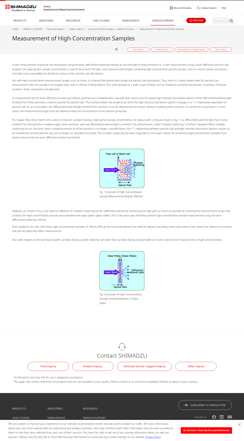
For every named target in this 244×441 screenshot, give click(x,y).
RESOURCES (90, 408)
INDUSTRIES (55, 408)
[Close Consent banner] (239, 424)
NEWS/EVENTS (56, 418)
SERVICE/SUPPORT (94, 418)
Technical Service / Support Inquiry (144, 366)
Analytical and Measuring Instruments (64, 9)
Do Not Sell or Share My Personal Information (206, 430)
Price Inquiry (48, 366)
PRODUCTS (19, 408)
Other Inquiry (196, 366)
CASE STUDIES (21, 418)
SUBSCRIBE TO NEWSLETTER (208, 405)
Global (46, 6)
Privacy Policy (153, 437)
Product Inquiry (92, 366)
